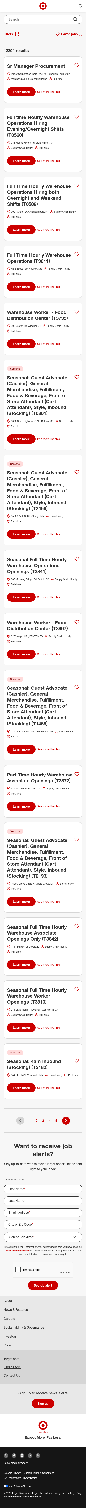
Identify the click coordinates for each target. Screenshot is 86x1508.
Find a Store (12, 1367)
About (8, 1301)
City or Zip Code (20, 1224)
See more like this (48, 91)
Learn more (21, 92)
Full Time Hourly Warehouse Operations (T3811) (39, 258)
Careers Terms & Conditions (39, 1472)
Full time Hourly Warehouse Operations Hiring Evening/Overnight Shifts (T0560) (38, 126)
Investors (10, 1336)
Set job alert (43, 1285)
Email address (19, 1212)
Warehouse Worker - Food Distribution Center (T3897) (37, 625)
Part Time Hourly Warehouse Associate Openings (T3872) (40, 778)
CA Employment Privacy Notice (20, 1477)
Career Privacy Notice (16, 1250)
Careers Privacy (12, 1472)
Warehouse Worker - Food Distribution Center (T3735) (37, 315)
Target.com (11, 1359)
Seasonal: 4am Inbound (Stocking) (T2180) (34, 1064)
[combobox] (43, 19)
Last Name (17, 1201)
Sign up (43, 1404)
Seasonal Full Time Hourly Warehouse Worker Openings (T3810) (37, 996)
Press (8, 1345)
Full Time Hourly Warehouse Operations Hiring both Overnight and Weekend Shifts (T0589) (39, 195)
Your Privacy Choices (19, 1486)
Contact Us (12, 1375)
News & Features (16, 1310)
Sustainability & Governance (24, 1327)
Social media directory (16, 1462)
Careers (9, 1319)
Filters (8, 34)
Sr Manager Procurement (36, 66)
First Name (17, 1189)
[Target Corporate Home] (43, 6)
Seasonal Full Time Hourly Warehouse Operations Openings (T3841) (37, 565)
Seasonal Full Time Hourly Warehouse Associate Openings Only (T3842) (37, 933)
